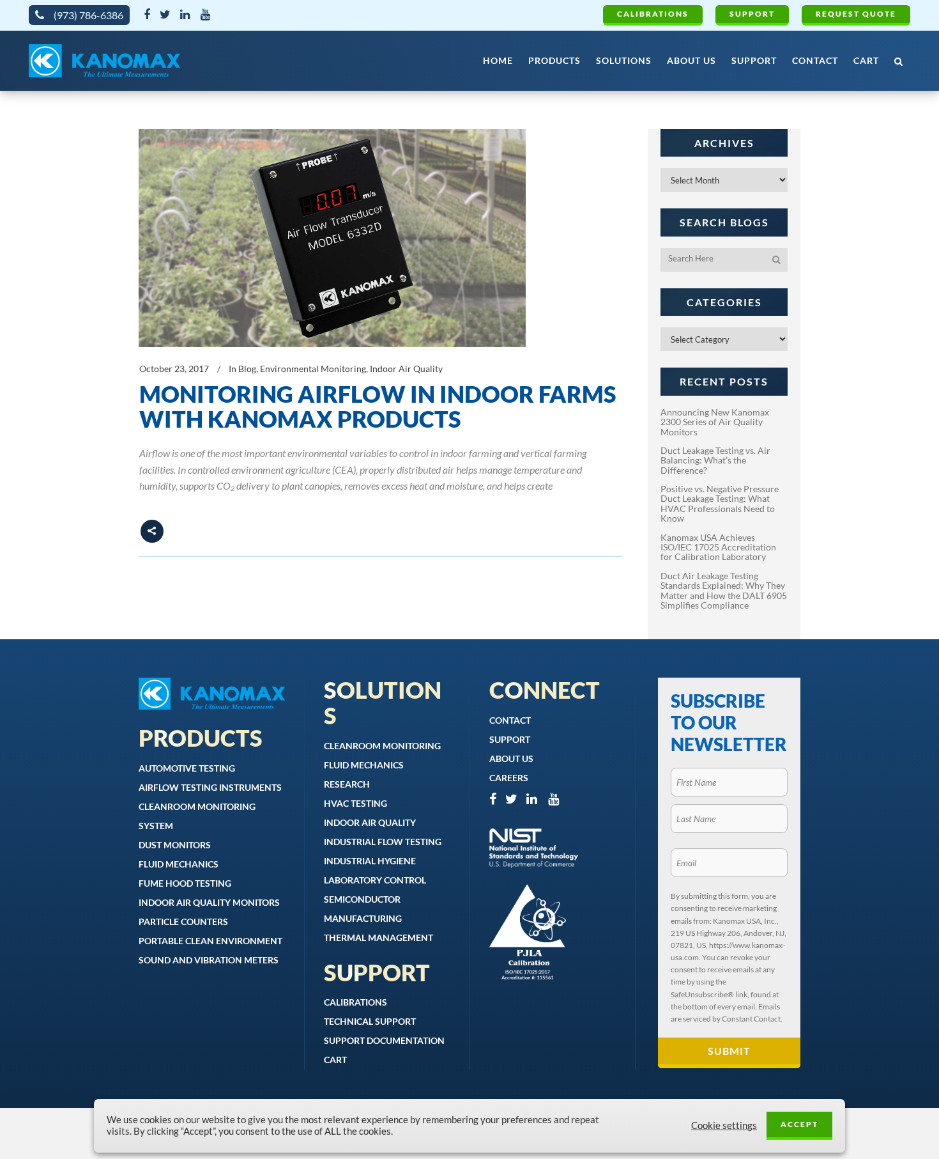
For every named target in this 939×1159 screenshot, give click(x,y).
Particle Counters (183, 921)
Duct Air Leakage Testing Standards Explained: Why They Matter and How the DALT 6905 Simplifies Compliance (723, 590)
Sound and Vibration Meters (209, 959)
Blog (247, 368)
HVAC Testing (355, 803)
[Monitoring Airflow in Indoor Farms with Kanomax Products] (332, 238)
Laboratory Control (375, 880)
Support (752, 14)
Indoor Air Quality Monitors (209, 902)
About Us (511, 758)
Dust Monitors (175, 844)
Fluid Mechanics (178, 864)
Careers (508, 777)
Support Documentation (384, 1040)
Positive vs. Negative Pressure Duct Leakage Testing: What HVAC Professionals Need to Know (719, 503)
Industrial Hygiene (370, 860)
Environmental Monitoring (313, 368)
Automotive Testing (187, 768)
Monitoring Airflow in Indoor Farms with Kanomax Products (377, 406)
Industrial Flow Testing (382, 841)
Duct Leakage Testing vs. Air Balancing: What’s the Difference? (715, 460)
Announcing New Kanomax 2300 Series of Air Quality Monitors (714, 422)
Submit (729, 1051)
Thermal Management (378, 937)
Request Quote (856, 14)
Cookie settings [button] (724, 1125)
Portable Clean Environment (210, 940)
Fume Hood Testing (185, 883)
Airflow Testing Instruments (210, 787)
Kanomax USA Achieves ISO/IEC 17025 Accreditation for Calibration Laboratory (718, 547)
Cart (335, 1059)
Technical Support (370, 1021)
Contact (510, 720)
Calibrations (653, 14)
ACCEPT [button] (799, 1124)
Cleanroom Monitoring (382, 745)
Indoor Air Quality (406, 368)
